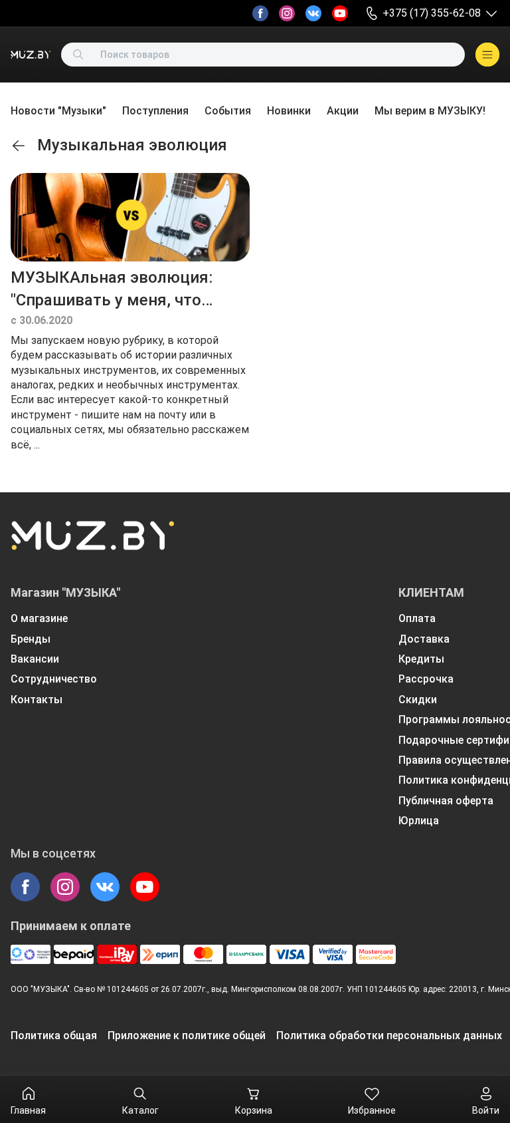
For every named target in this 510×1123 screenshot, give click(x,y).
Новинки (289, 110)
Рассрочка (426, 679)
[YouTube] (340, 13)
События (228, 110)
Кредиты (421, 659)
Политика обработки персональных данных (389, 1035)
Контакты (36, 699)
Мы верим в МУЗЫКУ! (430, 110)
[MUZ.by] (30, 54)
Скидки (417, 699)
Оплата (417, 618)
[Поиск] (78, 54)
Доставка (424, 639)
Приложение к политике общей (187, 1035)
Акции (343, 110)
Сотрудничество (54, 679)
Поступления (155, 110)
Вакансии (35, 659)
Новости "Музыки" (58, 110)
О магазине (39, 618)
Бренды (30, 639)
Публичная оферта (445, 800)
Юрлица (418, 820)
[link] (19, 146)
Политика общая (54, 1035)
